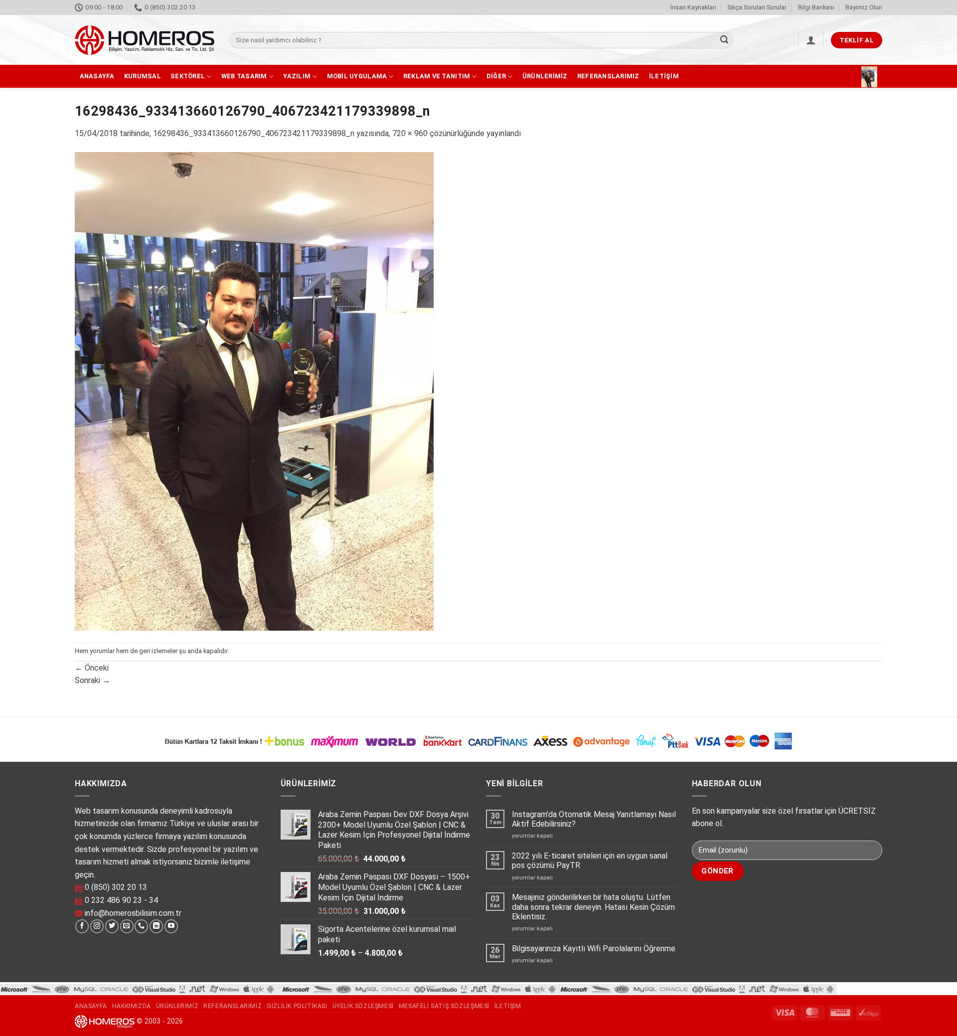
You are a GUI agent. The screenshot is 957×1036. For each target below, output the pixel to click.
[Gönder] (724, 40)
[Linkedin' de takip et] (156, 926)
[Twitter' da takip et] (112, 926)
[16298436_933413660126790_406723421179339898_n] (254, 390)
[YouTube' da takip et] (171, 926)
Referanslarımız (608, 76)
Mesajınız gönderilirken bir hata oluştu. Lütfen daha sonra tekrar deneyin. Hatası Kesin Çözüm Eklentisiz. (593, 906)
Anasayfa (97, 76)
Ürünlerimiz (545, 76)
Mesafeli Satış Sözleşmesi (444, 1006)
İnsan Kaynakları (693, 7)
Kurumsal (142, 76)
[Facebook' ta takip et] (82, 926)
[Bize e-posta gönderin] (127, 926)
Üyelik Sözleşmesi (363, 1006)
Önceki (92, 668)
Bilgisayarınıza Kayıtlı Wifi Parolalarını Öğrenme (593, 948)
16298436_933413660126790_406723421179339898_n (253, 133)
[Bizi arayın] (141, 926)
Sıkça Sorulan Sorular (757, 7)
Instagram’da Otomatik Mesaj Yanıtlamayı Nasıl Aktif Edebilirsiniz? (594, 819)
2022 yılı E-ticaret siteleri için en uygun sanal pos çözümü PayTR (589, 860)
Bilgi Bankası (816, 7)
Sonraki (92, 680)
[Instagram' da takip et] (97, 926)
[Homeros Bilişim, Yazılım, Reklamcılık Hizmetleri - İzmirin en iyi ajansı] (144, 40)
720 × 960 (410, 133)
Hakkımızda (131, 1006)
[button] (811, 40)
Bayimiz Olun (863, 7)
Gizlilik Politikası (297, 1006)
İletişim (664, 76)
